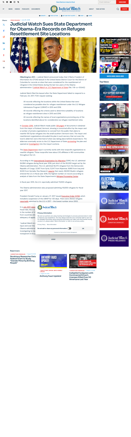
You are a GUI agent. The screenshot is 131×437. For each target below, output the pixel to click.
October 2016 (27, 126)
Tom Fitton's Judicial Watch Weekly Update (51, 271)
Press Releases (15, 20)
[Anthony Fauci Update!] (53, 261)
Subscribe (122, 2)
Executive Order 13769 (71, 196)
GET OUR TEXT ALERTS (69, 15)
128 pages (60, 126)
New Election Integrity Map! (65, 2)
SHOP (81, 15)
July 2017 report (29, 207)
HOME (90, 15)
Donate (124, 9)
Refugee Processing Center (67, 176)
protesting (72, 141)
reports (51, 171)
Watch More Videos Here (115, 76)
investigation (34, 144)
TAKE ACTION (54, 15)
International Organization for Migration (50, 161)
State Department (30, 150)
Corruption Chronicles (18, 254)
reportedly (24, 201)
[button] (3, 9)
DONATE (43, 15)
